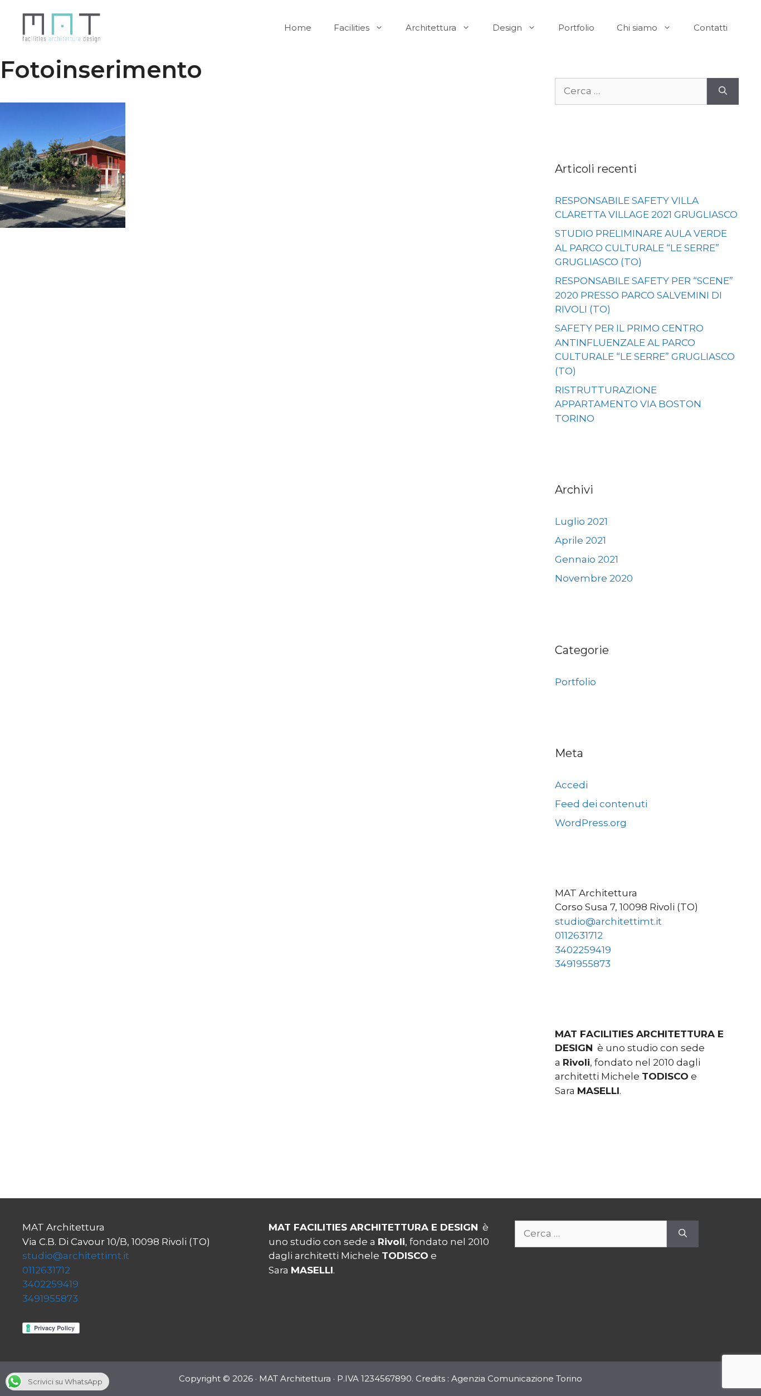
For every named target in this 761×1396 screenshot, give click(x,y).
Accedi (571, 784)
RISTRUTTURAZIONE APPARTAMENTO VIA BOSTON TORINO (628, 404)
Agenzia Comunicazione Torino (516, 1378)
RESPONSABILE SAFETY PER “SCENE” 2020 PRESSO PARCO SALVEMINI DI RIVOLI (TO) (644, 295)
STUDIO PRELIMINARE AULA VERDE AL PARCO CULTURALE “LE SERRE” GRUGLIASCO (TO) (641, 247)
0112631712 (579, 935)
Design (507, 27)
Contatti (711, 27)
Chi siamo (637, 27)
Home (297, 27)
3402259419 (583, 949)
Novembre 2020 (594, 578)
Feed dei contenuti (601, 803)
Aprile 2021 (580, 540)
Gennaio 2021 (586, 559)
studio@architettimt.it (608, 921)
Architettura (431, 27)
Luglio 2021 (581, 521)
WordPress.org (591, 822)
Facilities (351, 27)
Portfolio (576, 27)
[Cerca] (723, 91)
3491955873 (583, 963)
